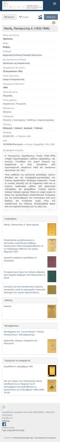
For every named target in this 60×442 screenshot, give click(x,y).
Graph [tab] (25, 17)
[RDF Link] (40, 17)
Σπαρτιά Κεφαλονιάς (13, 79)
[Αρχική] (22, 5)
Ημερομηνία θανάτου (13, 83)
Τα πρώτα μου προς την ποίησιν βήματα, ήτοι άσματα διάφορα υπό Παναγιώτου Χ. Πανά (25, 275)
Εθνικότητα (8, 108)
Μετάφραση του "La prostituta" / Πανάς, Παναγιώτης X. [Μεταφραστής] (24, 333)
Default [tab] (10, 17)
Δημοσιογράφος (46, 120)
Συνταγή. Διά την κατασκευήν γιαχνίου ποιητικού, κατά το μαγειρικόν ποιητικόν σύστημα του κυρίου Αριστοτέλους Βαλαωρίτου (25, 291)
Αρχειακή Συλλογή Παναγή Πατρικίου (22, 55)
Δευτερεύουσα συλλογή (14, 59)
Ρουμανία (21, 103)
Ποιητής (7, 120)
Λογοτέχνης (19, 120)
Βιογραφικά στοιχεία (13, 150)
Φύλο (5, 43)
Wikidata (7, 132)
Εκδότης (32, 120)
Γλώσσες (7, 124)
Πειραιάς (7, 95)
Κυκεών (7, 306)
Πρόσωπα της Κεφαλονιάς (16, 63)
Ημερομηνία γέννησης (14, 67)
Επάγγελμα (8, 116)
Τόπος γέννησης (11, 75)
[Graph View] (54, 23)
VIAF (5, 140)
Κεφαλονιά (8, 103)
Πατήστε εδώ (24, 136)
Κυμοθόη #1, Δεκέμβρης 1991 (18, 366)
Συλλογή (7, 51)
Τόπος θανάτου (10, 92)
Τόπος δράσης (10, 100)
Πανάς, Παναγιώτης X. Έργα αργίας (21, 224)
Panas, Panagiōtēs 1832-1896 (41, 144)
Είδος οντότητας (11, 35)
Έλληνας (7, 111)
